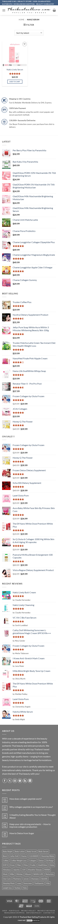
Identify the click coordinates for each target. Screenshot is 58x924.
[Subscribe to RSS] (25, 780)
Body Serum (43, 851)
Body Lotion (19, 851)
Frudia (32, 865)
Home (21, 19)
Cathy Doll (14, 856)
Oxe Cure (7, 879)
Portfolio (14, 911)
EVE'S (5, 865)
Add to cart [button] (14, 81)
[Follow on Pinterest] (20, 780)
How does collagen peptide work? (25, 798)
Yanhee (17, 888)
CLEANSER (33, 856)
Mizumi (28, 874)
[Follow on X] (9, 780)
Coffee (5, 860)
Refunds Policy (34, 913)
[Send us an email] (15, 780)
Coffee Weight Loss (19, 860)
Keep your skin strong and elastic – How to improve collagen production (30, 825)
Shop (4, 911)
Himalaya (7, 870)
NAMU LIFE (38, 874)
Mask (5, 874)
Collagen (32, 860)
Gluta (52, 865)
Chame (23, 856)
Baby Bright (7, 851)
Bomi (5, 856)
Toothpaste (39, 883)
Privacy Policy (28, 911)
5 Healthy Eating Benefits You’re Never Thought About (32, 816)
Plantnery (17, 879)
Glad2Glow (42, 865)
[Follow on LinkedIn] (30, 780)
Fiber (19, 865)
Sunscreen (28, 883)
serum (26, 879)
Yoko (25, 888)
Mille (12, 874)
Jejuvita (16, 870)
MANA (47, 870)
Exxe (12, 865)
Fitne (26, 865)
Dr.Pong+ (50, 860)
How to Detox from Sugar (21, 833)
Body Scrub (31, 851)
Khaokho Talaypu (35, 870)
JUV (23, 870)
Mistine (19, 874)
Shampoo (35, 879)
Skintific (44, 879)
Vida (48, 883)
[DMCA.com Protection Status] (33, 920)
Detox (41, 860)
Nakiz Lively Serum (15, 69)
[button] (3, 10)
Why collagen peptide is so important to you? (31, 807)
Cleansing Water (47, 856)
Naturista (49, 874)
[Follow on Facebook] (4, 780)
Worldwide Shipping (14, 913)
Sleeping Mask (9, 883)
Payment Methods (46, 911)
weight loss (7, 888)
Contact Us (48, 913)
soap (19, 883)
